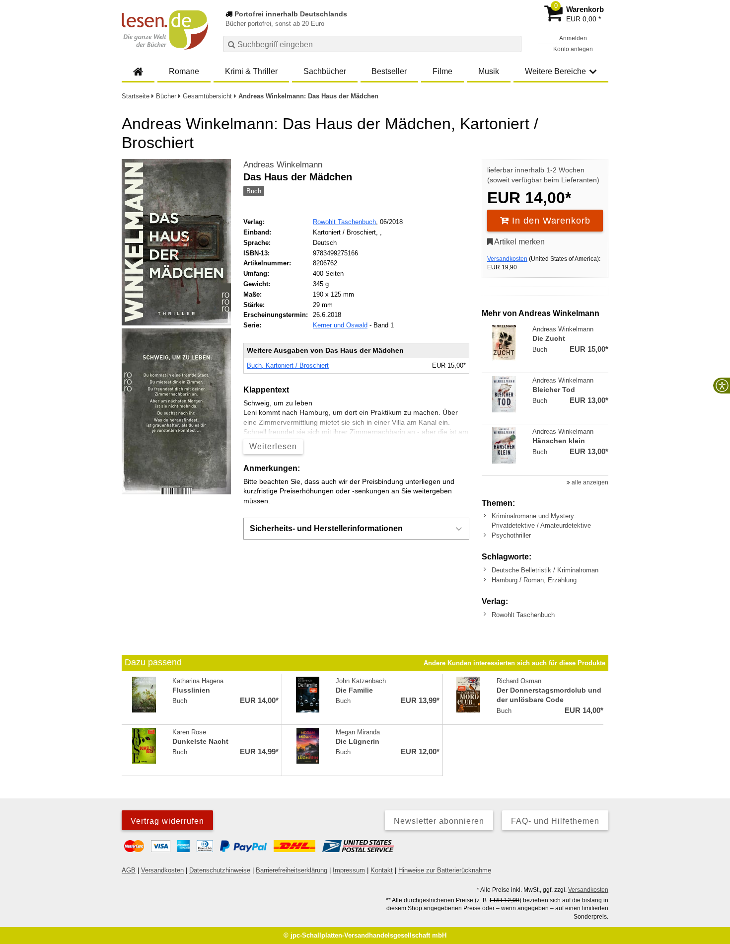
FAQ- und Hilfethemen (555, 821)
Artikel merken (519, 241)
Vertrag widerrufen (167, 821)
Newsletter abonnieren (439, 821)
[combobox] (372, 44)
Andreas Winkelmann (282, 164)
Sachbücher (324, 71)
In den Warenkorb (549, 221)
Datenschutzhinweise (219, 870)
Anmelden (573, 38)
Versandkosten (507, 258)
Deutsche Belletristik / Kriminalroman (545, 570)
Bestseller (389, 71)
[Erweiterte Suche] (512, 44)
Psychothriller (511, 535)
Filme (442, 71)
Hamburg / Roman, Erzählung (534, 580)
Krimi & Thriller (251, 71)
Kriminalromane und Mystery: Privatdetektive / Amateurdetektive (541, 520)
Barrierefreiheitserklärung (291, 870)
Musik (488, 71)
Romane (184, 71)
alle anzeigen (589, 482)
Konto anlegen (573, 49)
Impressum (349, 870)
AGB (129, 870)
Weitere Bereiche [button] (555, 71)
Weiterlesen (273, 446)
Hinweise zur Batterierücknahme (444, 870)
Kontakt (381, 870)
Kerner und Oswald (340, 325)
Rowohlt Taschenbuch (344, 222)
